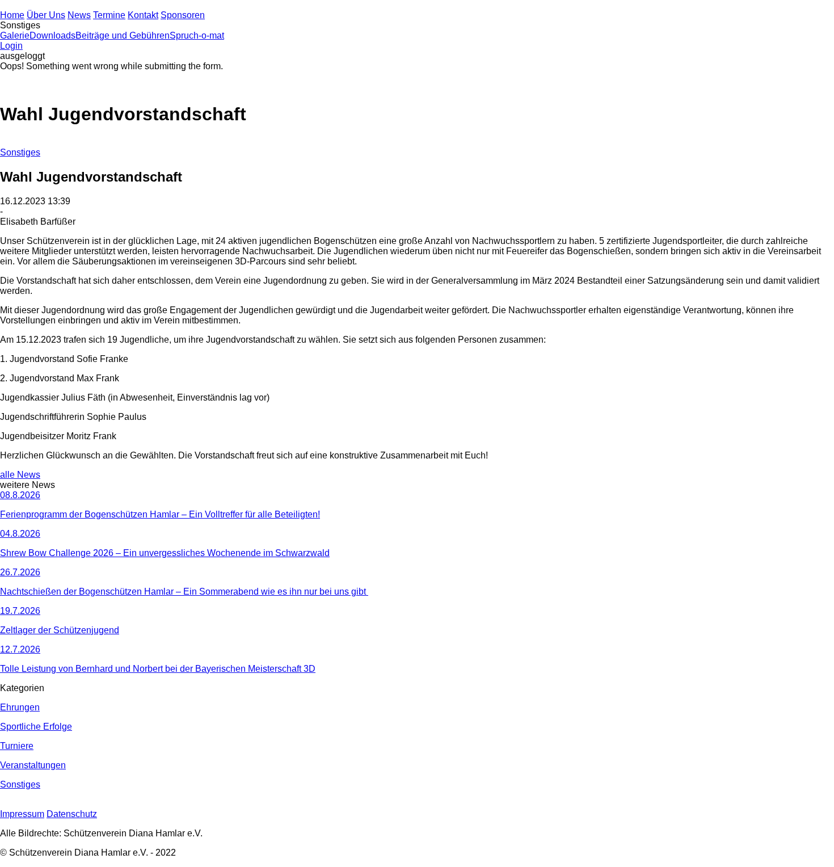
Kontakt (143, 15)
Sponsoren (183, 15)
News (79, 15)
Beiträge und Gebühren (122, 35)
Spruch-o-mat (197, 35)
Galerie (15, 35)
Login (11, 45)
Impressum (22, 814)
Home (12, 15)
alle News (20, 474)
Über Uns (46, 15)
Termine (109, 15)
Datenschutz (72, 814)
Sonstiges (20, 152)
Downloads (52, 35)
